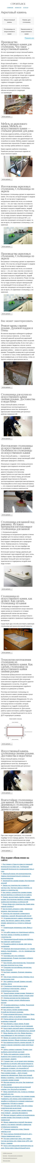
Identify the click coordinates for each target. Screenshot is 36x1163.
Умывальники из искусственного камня (26, 31)
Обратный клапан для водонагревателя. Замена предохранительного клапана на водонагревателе (16, 875)
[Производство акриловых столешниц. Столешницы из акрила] (18, 302)
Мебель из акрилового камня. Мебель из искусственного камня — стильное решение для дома (17, 127)
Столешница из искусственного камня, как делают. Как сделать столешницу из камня (16, 599)
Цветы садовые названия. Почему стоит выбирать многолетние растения (16, 1050)
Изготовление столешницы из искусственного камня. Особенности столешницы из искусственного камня (17, 449)
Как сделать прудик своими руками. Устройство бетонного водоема (15, 1010)
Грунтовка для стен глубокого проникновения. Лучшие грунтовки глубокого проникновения (17, 958)
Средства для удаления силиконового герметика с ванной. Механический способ (16, 914)
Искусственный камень (9, 21)
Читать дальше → (7, 116)
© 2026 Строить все (7, 1153)
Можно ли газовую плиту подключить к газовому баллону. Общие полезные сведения (17, 1039)
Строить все (18, 3)
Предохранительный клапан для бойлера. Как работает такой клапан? (17, 940)
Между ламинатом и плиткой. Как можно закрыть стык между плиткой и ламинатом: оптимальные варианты (16, 1124)
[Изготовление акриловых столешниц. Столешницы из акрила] (18, 235)
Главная (10, 7)
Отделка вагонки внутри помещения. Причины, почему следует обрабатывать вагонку (15, 1000)
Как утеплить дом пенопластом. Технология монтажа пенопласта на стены (18, 964)
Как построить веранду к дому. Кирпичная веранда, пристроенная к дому (16, 910)
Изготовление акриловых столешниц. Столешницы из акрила (17, 188)
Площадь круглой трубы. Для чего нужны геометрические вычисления (17, 1107)
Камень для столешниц (26, 21)
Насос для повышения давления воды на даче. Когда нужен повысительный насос (17, 1146)
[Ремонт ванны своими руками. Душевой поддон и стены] (18, 373)
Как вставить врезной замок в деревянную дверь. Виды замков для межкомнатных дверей (18, 1029)
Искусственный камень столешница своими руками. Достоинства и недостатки (17, 753)
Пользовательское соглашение (15, 1155)
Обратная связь (6, 1160)
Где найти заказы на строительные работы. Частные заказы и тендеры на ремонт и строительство (17, 934)
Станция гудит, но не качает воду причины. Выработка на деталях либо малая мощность (17, 1062)
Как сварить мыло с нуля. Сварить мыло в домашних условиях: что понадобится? (17, 1067)
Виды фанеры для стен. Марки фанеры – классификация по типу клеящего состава (17, 1034)
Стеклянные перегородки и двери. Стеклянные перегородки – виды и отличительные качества (14, 988)
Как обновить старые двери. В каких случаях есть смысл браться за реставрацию (17, 1025)
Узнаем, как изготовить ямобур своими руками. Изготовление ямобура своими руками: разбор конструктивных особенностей (18, 899)
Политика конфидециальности (10, 1158)
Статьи (25, 7)
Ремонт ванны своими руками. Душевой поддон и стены (17, 327)
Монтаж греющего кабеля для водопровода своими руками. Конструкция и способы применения (18, 1117)
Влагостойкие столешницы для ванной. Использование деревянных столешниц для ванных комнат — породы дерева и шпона (17, 804)
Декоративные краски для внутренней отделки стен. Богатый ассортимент (16, 1088)
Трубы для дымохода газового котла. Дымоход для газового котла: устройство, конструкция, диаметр (16, 1056)
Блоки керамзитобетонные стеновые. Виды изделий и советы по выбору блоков (17, 1015)
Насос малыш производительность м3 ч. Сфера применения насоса (16, 1135)
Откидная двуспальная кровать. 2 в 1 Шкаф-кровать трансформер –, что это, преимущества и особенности (18, 950)
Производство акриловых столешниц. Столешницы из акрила (17, 255)
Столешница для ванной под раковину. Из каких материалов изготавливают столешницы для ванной (17, 525)
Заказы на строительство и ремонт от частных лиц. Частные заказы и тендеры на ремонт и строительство (16, 887)
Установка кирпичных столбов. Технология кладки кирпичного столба (17, 1006)
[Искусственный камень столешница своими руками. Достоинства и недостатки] (18, 780)
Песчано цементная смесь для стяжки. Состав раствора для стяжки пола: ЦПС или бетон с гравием (16, 1140)
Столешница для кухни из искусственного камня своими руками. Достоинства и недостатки (18, 397)
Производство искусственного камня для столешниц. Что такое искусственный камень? (16, 45)
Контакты (5, 1155)
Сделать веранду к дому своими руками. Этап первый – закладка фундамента (16, 1111)
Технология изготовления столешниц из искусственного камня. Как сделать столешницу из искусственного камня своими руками (17, 665)
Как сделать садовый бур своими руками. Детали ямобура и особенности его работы (16, 893)
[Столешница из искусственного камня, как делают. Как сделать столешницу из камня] (18, 639)
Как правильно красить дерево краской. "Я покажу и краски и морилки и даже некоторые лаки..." (17, 1044)
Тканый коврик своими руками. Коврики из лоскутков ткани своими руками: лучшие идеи (17, 994)
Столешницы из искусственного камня (9, 31)
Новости (18, 7)
